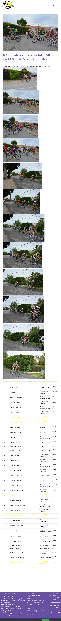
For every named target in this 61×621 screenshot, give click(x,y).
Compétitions (53, 596)
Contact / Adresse (54, 605)
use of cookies (37, 620)
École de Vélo (55, 598)
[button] (53, 5)
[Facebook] (52, 612)
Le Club (55, 600)
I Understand (45, 619)
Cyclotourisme (55, 594)
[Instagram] (54, 612)
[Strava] (57, 612)
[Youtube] (59, 612)
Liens (58, 607)
